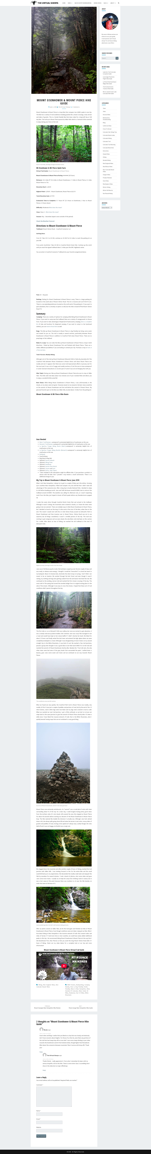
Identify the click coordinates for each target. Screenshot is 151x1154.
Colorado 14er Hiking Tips (110, 132)
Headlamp (48, 464)
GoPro (47, 470)
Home (63, 3)
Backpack (42, 454)
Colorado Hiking (107, 138)
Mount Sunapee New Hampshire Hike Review (47, 1007)
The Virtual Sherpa (64, 107)
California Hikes (107, 126)
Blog (105, 3)
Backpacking (80, 985)
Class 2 (72, 987)
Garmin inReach (49, 460)
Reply (41, 1052)
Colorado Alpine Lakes (109, 135)
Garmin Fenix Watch (51, 466)
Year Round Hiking (108, 193)
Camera (47, 468)
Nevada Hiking (107, 160)
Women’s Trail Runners (46, 444)
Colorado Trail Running (109, 144)
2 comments (76, 107)
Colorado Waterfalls (108, 147)
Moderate (72, 993)
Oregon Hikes (106, 174)
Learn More (111, 43)
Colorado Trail (107, 141)
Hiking (40, 985)
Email (38, 1119)
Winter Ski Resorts (108, 190)
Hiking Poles (49, 462)
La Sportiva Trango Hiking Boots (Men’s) (52, 446)
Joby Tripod (53, 470)
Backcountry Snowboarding (83, 3)
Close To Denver (107, 129)
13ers (104, 108)
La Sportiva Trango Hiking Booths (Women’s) (53, 450)
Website (38, 1127)
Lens (53, 468)
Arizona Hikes (106, 114)
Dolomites (106, 151)
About (112, 3)
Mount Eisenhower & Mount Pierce (59, 171)
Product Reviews (107, 177)
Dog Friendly (79, 987)
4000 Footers (71, 985)
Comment (39, 1085)
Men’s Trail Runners (45, 442)
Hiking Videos (97, 3)
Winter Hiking (106, 187)
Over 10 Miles (80, 993)
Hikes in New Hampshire (78, 989)
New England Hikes (49, 985)
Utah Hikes (106, 181)
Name (38, 1111)
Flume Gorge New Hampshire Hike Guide (81, 1007)
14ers (104, 111)
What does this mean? (52, 212)
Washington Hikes (108, 184)
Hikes (69, 3)
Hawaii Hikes (106, 154)
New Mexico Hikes (107, 166)
